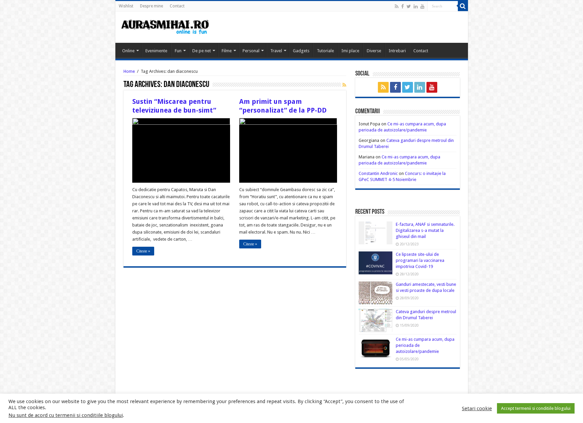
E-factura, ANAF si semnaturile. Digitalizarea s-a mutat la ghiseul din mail (425, 230)
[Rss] (396, 6)
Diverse (374, 50)
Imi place (350, 50)
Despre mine (151, 6)
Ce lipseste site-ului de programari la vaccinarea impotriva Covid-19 (420, 260)
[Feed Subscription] (344, 85)
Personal (251, 50)
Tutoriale (325, 50)
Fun (178, 50)
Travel (276, 50)
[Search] (463, 6)
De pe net (201, 50)
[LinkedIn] (415, 6)
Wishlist (126, 6)
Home (129, 71)
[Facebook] (402, 6)
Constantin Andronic (378, 173)
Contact (177, 6)
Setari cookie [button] (477, 408)
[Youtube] (422, 6)
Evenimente (156, 50)
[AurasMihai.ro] (165, 26)
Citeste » (143, 251)
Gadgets (301, 50)
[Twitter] (409, 6)
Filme (227, 50)
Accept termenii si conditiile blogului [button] (536, 408)
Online (128, 50)
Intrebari (397, 50)
